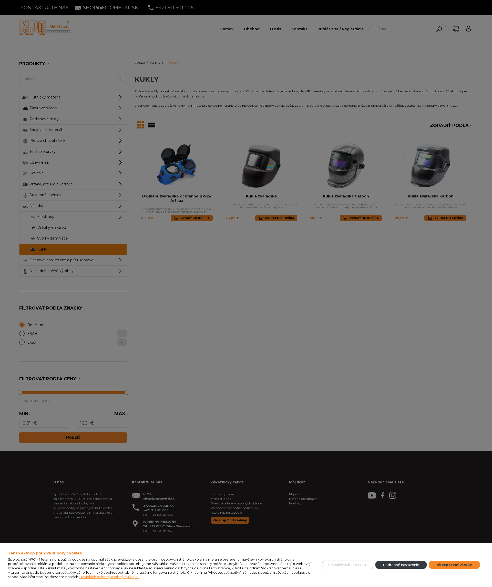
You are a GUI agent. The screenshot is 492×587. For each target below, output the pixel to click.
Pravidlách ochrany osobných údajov (109, 577)
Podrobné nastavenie (401, 565)
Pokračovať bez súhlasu (347, 565)
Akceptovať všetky (454, 565)
